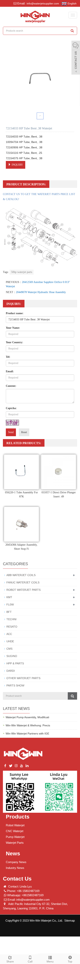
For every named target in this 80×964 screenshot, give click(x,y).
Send (11, 432)
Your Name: (13, 327)
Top (70, 961)
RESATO (11, 626)
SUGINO (11, 656)
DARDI (10, 670)
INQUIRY (17, 164)
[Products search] (72, 31)
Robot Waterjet (15, 825)
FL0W (10, 604)
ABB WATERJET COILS (21, 575)
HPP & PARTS (15, 663)
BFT (9, 611)
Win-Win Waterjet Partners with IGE (27, 733)
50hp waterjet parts (21, 272)
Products (18, 817)
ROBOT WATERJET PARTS (23, 589)
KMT (9, 597)
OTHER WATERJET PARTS (23, 678)
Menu (50, 961)
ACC (9, 634)
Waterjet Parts (15, 842)
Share (10, 961)
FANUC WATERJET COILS (22, 582)
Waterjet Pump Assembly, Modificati (27, 717)
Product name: (14, 313)
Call (30, 961)
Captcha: (11, 408)
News (13, 853)
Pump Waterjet (15, 836)
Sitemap (69, 920)
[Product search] (72, 696)
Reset (24, 432)
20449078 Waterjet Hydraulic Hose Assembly (41, 292)
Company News (16, 862)
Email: (10, 371)
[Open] (75, 58)
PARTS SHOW (15, 685)
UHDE (10, 641)
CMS (9, 648)
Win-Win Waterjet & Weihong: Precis (28, 725)
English (72, 3)
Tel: (8, 356)
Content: (11, 385)
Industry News (15, 867)
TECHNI (11, 619)
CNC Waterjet (14, 831)
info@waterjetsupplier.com (42, 3)
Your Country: (14, 342)
